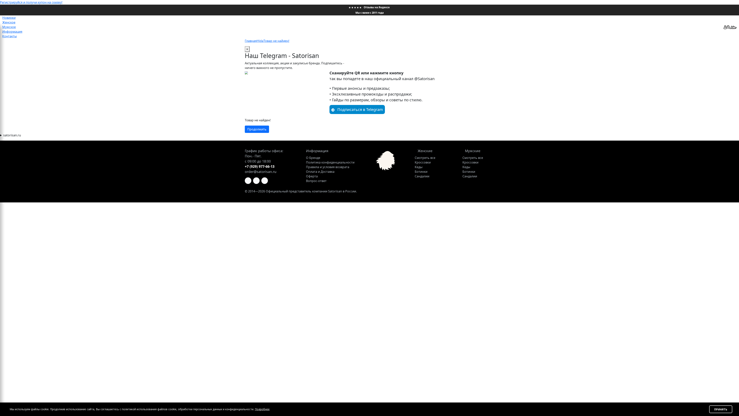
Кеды (418, 167)
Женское (8, 22)
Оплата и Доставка (320, 171)
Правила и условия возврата (327, 167)
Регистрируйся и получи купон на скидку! (31, 2)
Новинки (9, 18)
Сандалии (422, 176)
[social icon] (248, 180)
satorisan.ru (12, 135)
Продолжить (257, 129)
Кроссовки (423, 162)
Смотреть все (425, 158)
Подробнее (262, 409)
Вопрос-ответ (316, 181)
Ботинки (421, 171)
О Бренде (313, 158)
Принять (720, 409)
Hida (260, 41)
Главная (251, 41)
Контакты (9, 36)
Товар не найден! (276, 41)
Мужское (9, 27)
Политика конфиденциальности (330, 162)
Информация (12, 31)
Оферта (312, 176)
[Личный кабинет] (725, 27)
